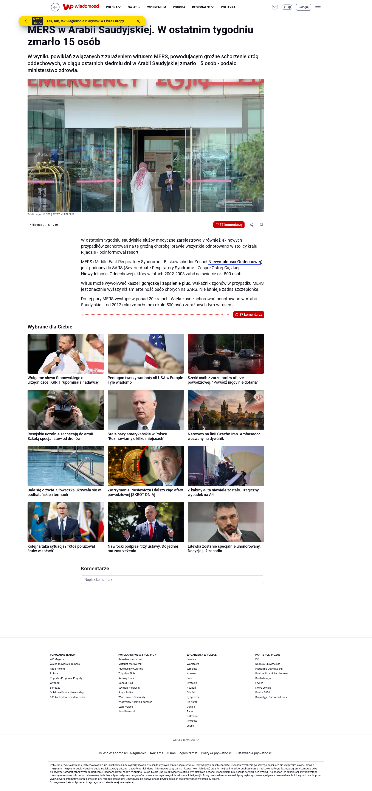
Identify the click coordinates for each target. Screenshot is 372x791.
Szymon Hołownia (129, 687)
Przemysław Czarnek (130, 668)
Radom (191, 711)
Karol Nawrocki (127, 711)
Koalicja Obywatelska (267, 664)
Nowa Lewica (263, 687)
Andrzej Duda (126, 678)
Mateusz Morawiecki (130, 664)
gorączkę (150, 283)
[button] (287, 7)
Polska (112, 7)
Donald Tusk (125, 683)
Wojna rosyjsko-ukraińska (65, 664)
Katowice (192, 716)
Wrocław (192, 668)
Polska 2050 (262, 692)
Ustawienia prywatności (254, 753)
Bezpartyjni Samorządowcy (271, 697)
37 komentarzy (231, 225)
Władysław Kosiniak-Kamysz (135, 701)
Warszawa (193, 664)
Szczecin (192, 683)
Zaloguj (303, 7)
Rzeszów (192, 720)
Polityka (228, 7)
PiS (257, 659)
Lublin (190, 725)
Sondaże (55, 687)
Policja (54, 673)
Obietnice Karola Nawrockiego (67, 692)
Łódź (189, 678)
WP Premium (156, 7)
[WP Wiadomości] (84, 7)
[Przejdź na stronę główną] (55, 10)
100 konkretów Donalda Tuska (67, 697)
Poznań (191, 687)
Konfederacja (263, 678)
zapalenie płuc (176, 283)
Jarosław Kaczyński (130, 659)
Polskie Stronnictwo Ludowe (271, 673)
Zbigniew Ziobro (127, 673)
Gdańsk (191, 692)
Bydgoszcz (193, 697)
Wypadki (55, 683)
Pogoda (179, 7)
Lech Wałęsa (125, 706)
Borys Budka (125, 692)
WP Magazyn (57, 659)
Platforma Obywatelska (269, 668)
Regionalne (201, 7)
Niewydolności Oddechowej (234, 261)
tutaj (130, 782)
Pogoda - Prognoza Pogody (66, 678)
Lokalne (191, 659)
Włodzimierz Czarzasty (131, 697)
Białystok (192, 701)
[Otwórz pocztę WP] (274, 7)
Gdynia (191, 706)
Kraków (191, 673)
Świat (132, 7)
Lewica (259, 683)
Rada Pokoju (57, 668)
